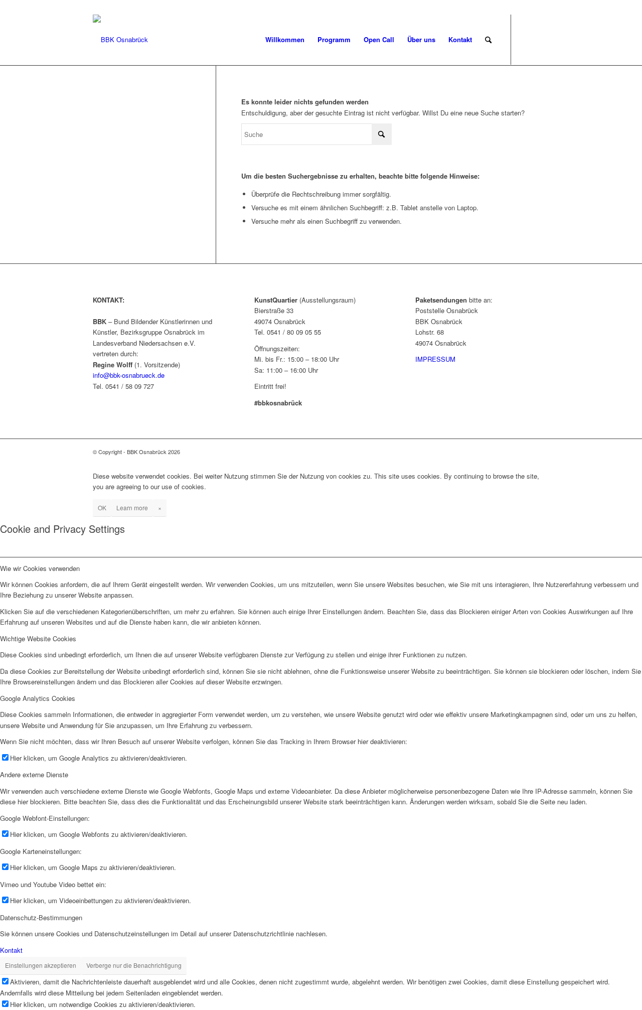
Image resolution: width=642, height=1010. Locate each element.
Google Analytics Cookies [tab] (37, 698)
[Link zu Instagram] (541, 39)
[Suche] (488, 40)
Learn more (132, 507)
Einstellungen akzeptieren (40, 965)
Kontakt (11, 950)
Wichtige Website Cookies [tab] (38, 638)
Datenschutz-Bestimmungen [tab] (41, 917)
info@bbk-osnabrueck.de (129, 375)
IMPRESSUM (435, 359)
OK (102, 507)
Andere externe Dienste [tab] (34, 774)
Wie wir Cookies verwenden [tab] (40, 568)
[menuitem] (285, 40)
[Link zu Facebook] (526, 39)
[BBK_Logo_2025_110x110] (120, 40)
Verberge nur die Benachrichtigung (134, 965)
